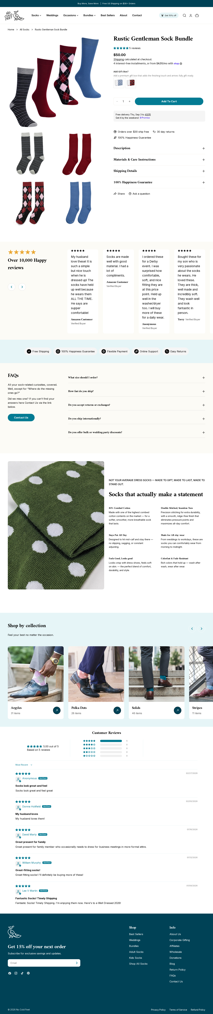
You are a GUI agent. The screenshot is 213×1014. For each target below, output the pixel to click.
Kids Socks (135, 957)
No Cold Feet (23, 1009)
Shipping (119, 59)
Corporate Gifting (179, 940)
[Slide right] (22, 287)
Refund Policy (198, 1009)
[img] (22, 773)
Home (11, 29)
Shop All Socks (138, 963)
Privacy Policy (158, 1009)
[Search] (184, 15)
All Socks (24, 29)
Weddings (134, 940)
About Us (175, 934)
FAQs (172, 975)
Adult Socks (136, 951)
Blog (172, 963)
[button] (121, 48)
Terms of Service (178, 1009)
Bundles (134, 946)
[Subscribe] (76, 963)
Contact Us (21, 417)
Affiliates (174, 946)
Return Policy (177, 969)
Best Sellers (136, 934)
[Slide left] (11, 287)
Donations (175, 957)
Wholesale (175, 951)
